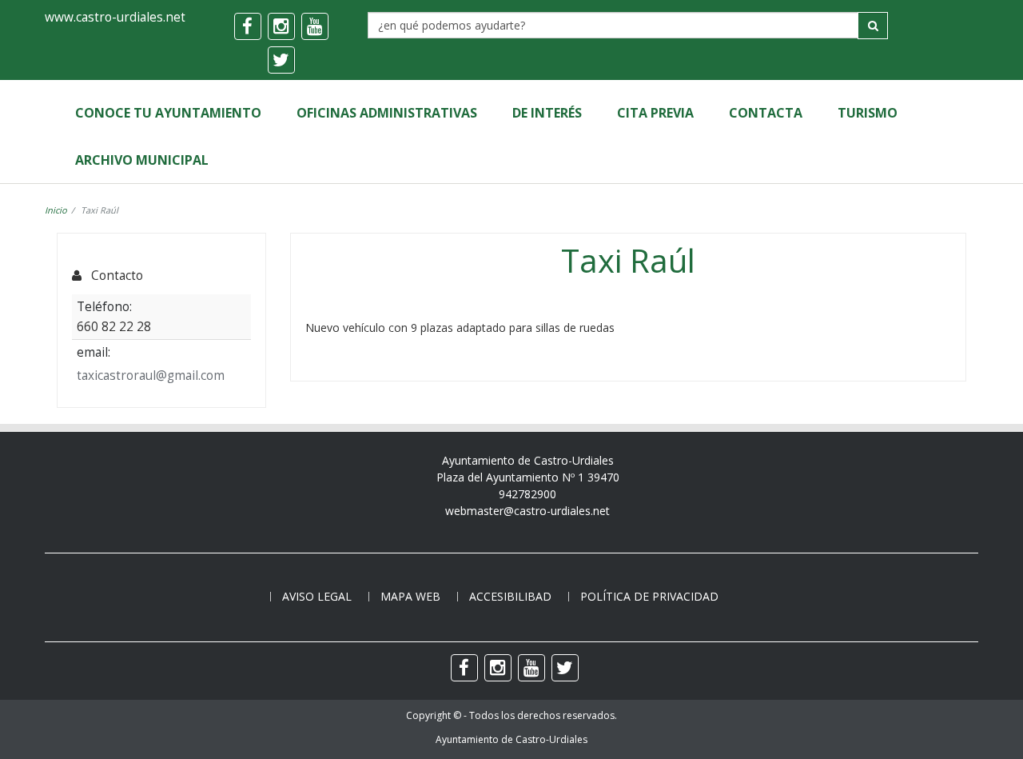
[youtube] (314, 26)
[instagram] (281, 26)
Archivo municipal (142, 160)
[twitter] (281, 60)
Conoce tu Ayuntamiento (168, 113)
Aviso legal (317, 596)
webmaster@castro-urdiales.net (527, 510)
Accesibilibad (510, 596)
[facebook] (247, 26)
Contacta (765, 113)
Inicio (56, 210)
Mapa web (410, 596)
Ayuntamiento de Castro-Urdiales (511, 739)
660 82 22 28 (114, 326)
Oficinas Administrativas (387, 113)
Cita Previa (655, 113)
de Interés (547, 113)
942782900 (527, 493)
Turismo (868, 113)
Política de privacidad (649, 596)
